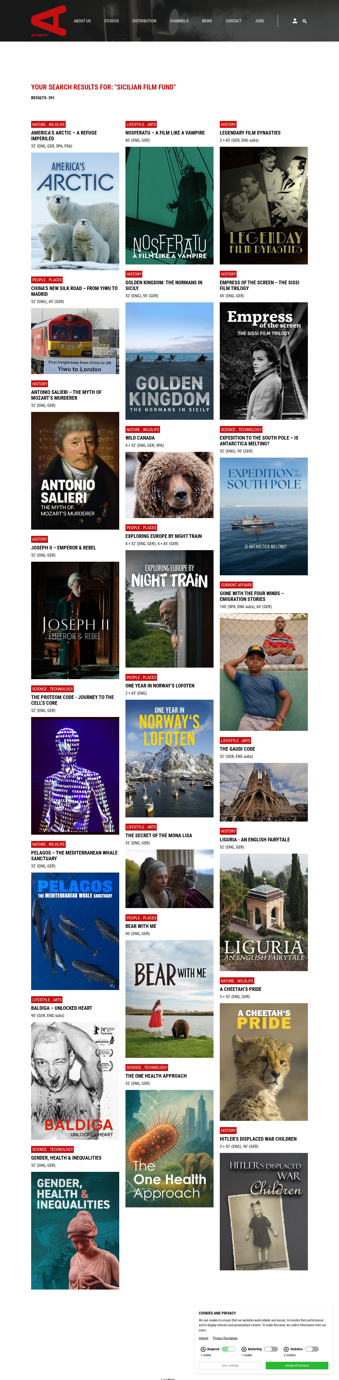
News (207, 20)
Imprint (203, 1338)
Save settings (230, 1366)
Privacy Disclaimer (225, 1338)
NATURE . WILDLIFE (48, 124)
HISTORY (39, 383)
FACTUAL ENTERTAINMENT (54, 1299)
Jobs (259, 20)
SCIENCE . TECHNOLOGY (52, 689)
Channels (179, 20)
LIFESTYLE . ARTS (47, 999)
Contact (233, 20)
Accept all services (297, 1366)
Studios (111, 20)
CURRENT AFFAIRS (236, 584)
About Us (82, 20)
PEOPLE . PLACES (47, 279)
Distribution (144, 20)
